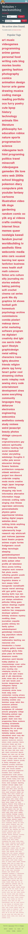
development (9, 390)
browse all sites (17, 30)
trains (3, 758)
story (14, 383)
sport (5, 345)
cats (15, 61)
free (12, 610)
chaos (8, 870)
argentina (20, 910)
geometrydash (4, 900)
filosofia (9, 880)
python (11, 626)
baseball (18, 768)
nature (6, 137)
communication (17, 870)
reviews (13, 424)
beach (12, 890)
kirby (14, 809)
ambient (8, 821)
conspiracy (21, 814)
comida (6, 319)
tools (16, 730)
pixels (11, 637)
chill (7, 805)
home (19, 690)
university (4, 839)
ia (5, 870)
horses (20, 758)
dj (2, 762)
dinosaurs (6, 726)
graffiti (10, 827)
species (16, 866)
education (8, 133)
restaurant (10, 804)
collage (21, 711)
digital (13, 518)
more (10, 888)
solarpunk (16, 876)
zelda (23, 888)
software (7, 331)
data (14, 678)
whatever (16, 760)
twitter (15, 892)
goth (14, 304)
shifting (8, 905)
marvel (12, 588)
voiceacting (12, 843)
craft (3, 681)
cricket (16, 810)
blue (20, 719)
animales (21, 777)
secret (22, 914)
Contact (19, 931)
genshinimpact (17, 838)
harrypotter (4, 834)
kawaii (19, 235)
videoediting (14, 777)
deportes (12, 666)
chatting (18, 790)
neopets (17, 902)
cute (5, 108)
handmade (23, 861)
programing (16, 154)
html (5, 154)
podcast (14, 714)
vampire (15, 860)
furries (20, 542)
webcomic (8, 252)
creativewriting (5, 873)
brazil (22, 816)
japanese (20, 536)
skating (6, 762)
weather (8, 787)
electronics (8, 409)
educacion (7, 463)
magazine (6, 829)
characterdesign (8, 664)
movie (11, 481)
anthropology (8, 819)
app (3, 607)
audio (4, 678)
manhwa (5, 738)
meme (17, 607)
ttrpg (17, 401)
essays (10, 583)
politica (19, 914)
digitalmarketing (18, 821)
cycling (17, 841)
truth (11, 853)
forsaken (18, 861)
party (14, 885)
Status (8, 931)
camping (11, 865)
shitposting (15, 829)
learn (18, 809)
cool (19, 372)
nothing (6, 524)
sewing (6, 383)
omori (14, 735)
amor (4, 669)
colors (19, 802)
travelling (5, 723)
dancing (5, 594)
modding (6, 618)
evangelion (17, 888)
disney (10, 875)
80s (3, 750)
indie (18, 342)
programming (11, 48)
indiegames (6, 685)
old (19, 754)
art (4, 40)
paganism (13, 887)
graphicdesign (10, 349)
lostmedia (12, 868)
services (4, 770)
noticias (6, 875)
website (15, 282)
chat (12, 502)
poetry (19, 103)
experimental (8, 514)
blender (20, 659)
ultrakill (3, 866)
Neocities (5, 925)
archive (20, 312)
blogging (18, 180)
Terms (13, 931)
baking (6, 286)
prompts (8, 914)
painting (15, 286)
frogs (10, 826)
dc (21, 781)
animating (14, 880)
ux (15, 856)
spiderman (10, 858)
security (14, 671)
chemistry (5, 746)
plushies (5, 697)
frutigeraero (8, 545)
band (4, 539)
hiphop (14, 685)
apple (9, 871)
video (20, 201)
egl (8, 810)
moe (22, 868)
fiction (5, 275)
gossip (17, 893)
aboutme (14, 360)
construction (19, 764)
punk (5, 297)
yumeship (12, 764)
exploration (21, 893)
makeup (6, 323)
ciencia (12, 902)
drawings (13, 604)
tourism (16, 812)
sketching (9, 795)
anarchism (15, 742)
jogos (19, 591)
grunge (19, 728)
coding (6, 95)
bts (11, 728)
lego (22, 779)
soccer (17, 460)
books (16, 65)
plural (10, 807)
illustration (9, 201)
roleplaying (6, 671)
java (22, 793)
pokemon (8, 184)
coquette (15, 621)
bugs (18, 530)
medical (14, 790)
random (7, 214)
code (21, 383)
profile (5, 563)
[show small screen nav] (26, 1)
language (19, 484)
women (22, 822)
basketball (14, 450)
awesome (5, 740)
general (8, 824)
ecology (20, 766)
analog (3, 797)
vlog (11, 730)
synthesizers (14, 883)
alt (18, 678)
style (15, 674)
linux (16, 226)
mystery (22, 615)
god (16, 744)
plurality (22, 760)
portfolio (18, 99)
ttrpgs (17, 496)
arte (14, 86)
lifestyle (13, 345)
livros (19, 744)
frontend (12, 905)
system (17, 577)
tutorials (17, 849)
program (18, 331)
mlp (14, 490)
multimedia (16, 772)
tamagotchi (21, 897)
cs (15, 873)
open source (11, 925)
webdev (9, 748)
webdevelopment (9, 629)
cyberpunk (16, 435)
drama (3, 792)
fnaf (21, 447)
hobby (4, 661)
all (10, 563)
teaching (17, 640)
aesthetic (8, 247)
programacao (9, 816)
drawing (7, 91)
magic (5, 484)
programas (4, 804)
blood (3, 883)
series (19, 293)
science (7, 146)
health (12, 267)
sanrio (10, 342)
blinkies (19, 514)
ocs (4, 103)
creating (11, 838)
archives (22, 849)
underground (17, 868)
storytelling (14, 453)
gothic (13, 591)
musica (18, 91)
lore (12, 475)
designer (3, 907)
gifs (9, 676)
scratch (15, 748)
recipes (20, 674)
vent (16, 738)
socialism (4, 790)
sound (8, 793)
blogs (4, 438)
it (23, 457)
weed (8, 783)
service (4, 814)
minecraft (8, 163)
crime (19, 882)
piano (9, 653)
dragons (5, 648)
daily (13, 866)
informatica (7, 493)
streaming (8, 375)
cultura (13, 793)
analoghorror (5, 838)
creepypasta (20, 610)
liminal (12, 839)
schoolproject (14, 836)
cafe (6, 750)
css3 (16, 900)
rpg (12, 368)
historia (21, 742)
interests (12, 557)
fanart (5, 372)
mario (21, 750)
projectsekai (4, 917)
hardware (5, 785)
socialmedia (14, 723)
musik (5, 904)
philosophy (9, 129)
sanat (12, 863)
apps (17, 596)
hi (7, 790)
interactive (17, 632)
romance (19, 569)
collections (16, 895)
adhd (18, 878)
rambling (18, 892)
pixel (18, 681)
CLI (15, 929)
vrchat (20, 885)
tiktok (22, 790)
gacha (15, 831)
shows (20, 301)
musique (3, 882)
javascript (15, 428)
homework (4, 831)
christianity (6, 690)
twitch (17, 702)
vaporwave (7, 505)
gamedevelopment (11, 554)
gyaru (19, 602)
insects (4, 779)
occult (17, 545)
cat (13, 293)
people (7, 792)
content (11, 860)
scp (21, 882)
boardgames (6, 709)
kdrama (18, 795)
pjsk (3, 676)
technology (9, 116)
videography (12, 762)
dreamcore (6, 656)
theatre (11, 539)
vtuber (5, 453)
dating (13, 895)
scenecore (6, 704)
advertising (23, 892)
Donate (11, 929)
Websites (8, 6)
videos (20, 218)
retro (5, 175)
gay (22, 441)
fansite (13, 681)
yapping (23, 817)
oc (23, 214)
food (18, 57)
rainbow (9, 900)
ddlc (6, 912)
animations (18, 599)
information (7, 496)
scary (18, 816)
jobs (11, 910)
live (18, 854)
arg (10, 218)
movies (6, 65)
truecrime (4, 795)
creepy (4, 766)
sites (11, 829)
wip (13, 533)
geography (13, 711)
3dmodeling (14, 726)
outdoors (21, 721)
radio (22, 499)
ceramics (4, 832)
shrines (18, 846)
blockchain (4, 863)
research (6, 533)
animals (7, 120)
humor (18, 645)
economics (8, 797)
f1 (17, 746)
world (21, 797)
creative (19, 481)
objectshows (17, 676)
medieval (21, 810)
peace (14, 912)
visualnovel (12, 800)
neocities (4, 868)
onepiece (13, 848)
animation (8, 82)
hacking (15, 447)
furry (11, 103)
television (17, 563)
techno (15, 788)
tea (23, 746)
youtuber (20, 876)
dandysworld (4, 858)
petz (20, 829)
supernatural (11, 770)
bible (21, 809)
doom (10, 772)
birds (13, 524)
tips (23, 907)
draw (22, 754)
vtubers (21, 756)
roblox (20, 133)
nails (22, 824)
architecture (8, 469)
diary (18, 184)
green (18, 787)
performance (19, 856)
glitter (10, 866)
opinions (3, 912)
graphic (5, 719)
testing (5, 518)
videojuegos (10, 167)
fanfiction (7, 263)
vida (3, 807)
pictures (5, 711)
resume (5, 588)
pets (11, 460)
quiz (23, 866)
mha (13, 888)
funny (18, 368)
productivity (11, 907)
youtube (7, 192)
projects (19, 539)
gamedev (8, 171)
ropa (22, 792)
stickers (4, 742)
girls (3, 752)
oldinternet (13, 871)
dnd (16, 338)
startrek (8, 863)
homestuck (8, 308)
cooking (16, 222)
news (5, 267)
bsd (8, 800)
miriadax (5, 898)
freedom (12, 802)
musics (11, 870)
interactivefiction (22, 895)
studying (5, 666)
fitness (18, 502)
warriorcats (5, 781)
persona (20, 775)
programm (12, 897)
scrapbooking (9, 822)
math (5, 271)
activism (14, 707)
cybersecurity (8, 530)
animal (20, 866)
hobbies (6, 447)
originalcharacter (20, 873)
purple (21, 800)
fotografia (13, 697)
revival (21, 880)
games (15, 52)
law (21, 683)
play (10, 854)
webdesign (7, 457)
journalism (6, 621)
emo (5, 256)
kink (22, 898)
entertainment (10, 387)
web (12, 175)
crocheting (21, 834)
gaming (7, 69)
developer (6, 613)
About (5, 929)
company (10, 861)
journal (17, 239)
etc (22, 278)
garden (15, 832)
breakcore (21, 697)
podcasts (4, 800)
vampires (6, 569)
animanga (7, 799)
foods (4, 692)
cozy (19, 735)
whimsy (12, 623)
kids (17, 858)
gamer (7, 777)
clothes (18, 375)
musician (8, 910)
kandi (20, 785)
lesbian (12, 733)
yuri (3, 599)
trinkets (9, 779)
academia (10, 809)
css (4, 342)
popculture (11, 634)
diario (3, 905)
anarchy (12, 849)
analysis (12, 810)
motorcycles (20, 905)
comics (7, 78)
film (15, 120)
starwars (4, 754)
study (5, 424)
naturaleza (8, 909)
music (10, 40)
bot (15, 863)
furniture (7, 843)
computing (5, 756)
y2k (4, 218)
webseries (14, 819)
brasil (17, 716)
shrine (13, 690)
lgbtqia (16, 785)
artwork (21, 799)
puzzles (5, 623)
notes (23, 848)
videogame (9, 150)
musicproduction (6, 848)
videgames (16, 907)
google (9, 887)
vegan (12, 892)
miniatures (4, 910)
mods (7, 836)
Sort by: (4, 16)
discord (18, 475)
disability (18, 887)
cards (17, 848)
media (20, 252)
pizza (4, 653)
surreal (22, 827)
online (23, 664)
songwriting (4, 880)
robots (19, 634)
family (4, 626)
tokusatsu (8, 915)
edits (3, 914)
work (13, 569)
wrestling (5, 700)
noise (14, 692)
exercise (8, 892)
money (10, 527)
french (20, 851)
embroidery (4, 892)
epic (22, 787)
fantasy (18, 192)
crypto (13, 542)
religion (15, 364)
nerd (18, 781)
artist (5, 327)
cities (11, 912)
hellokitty (5, 733)
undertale (6, 478)
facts (9, 890)
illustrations (14, 854)
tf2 (13, 709)
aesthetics (8, 420)
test (14, 260)
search (3, 812)
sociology (4, 793)
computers (9, 188)
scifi (4, 290)
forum (3, 787)
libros (4, 566)
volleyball (18, 709)
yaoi (4, 536)
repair (9, 898)
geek (22, 865)
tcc (18, 797)
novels (14, 656)
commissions (9, 316)
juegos (20, 518)
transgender (7, 585)
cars (11, 256)
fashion (18, 69)
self (8, 912)
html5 (4, 557)
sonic (5, 379)
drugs (8, 839)
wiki (3, 591)
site (16, 527)
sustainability (5, 827)
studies (7, 907)
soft (20, 848)
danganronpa (14, 683)
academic (4, 846)
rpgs (20, 714)
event (19, 779)
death (11, 719)
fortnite (19, 653)
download (20, 915)
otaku (18, 824)
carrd (13, 659)
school (6, 180)
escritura (20, 858)
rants (19, 827)
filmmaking (6, 714)
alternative (19, 493)
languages (8, 401)
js (24, 804)
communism (6, 695)
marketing (15, 327)
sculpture (4, 810)
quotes (13, 841)
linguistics (6, 580)
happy (21, 909)
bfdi (12, 688)
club (17, 910)
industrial (8, 882)
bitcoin (3, 788)
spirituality (16, 444)
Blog (19, 929)
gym (8, 591)
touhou (5, 637)
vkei (10, 674)
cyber (3, 768)
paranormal (6, 688)
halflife (17, 912)
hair (3, 819)
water (18, 832)
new (22, 883)
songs (12, 702)
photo (8, 572)
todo (21, 878)
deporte (21, 752)
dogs (10, 205)
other (17, 560)
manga (16, 95)
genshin (14, 575)
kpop (12, 108)
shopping (6, 490)
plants (5, 368)
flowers (5, 466)
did (2, 829)
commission (19, 875)
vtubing (6, 890)
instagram (14, 875)
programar (12, 781)
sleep (4, 548)
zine (13, 642)
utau (18, 700)
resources (6, 642)
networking (10, 831)
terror (15, 816)
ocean (17, 664)
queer (16, 230)
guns (14, 858)
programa (20, 819)
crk (6, 861)
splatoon (15, 613)
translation (5, 772)
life (17, 171)
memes (7, 230)
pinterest (14, 704)
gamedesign (7, 632)
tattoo (20, 836)
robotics (11, 716)
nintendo (6, 499)
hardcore (21, 805)
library (12, 821)
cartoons (8, 197)
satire (18, 880)
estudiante (14, 826)
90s (11, 297)
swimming (20, 788)
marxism (3, 888)
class (16, 882)
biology (16, 463)
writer (3, 844)
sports (15, 137)
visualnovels (7, 577)
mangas (17, 799)
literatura (5, 730)
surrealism (13, 787)
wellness (15, 822)
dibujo (18, 865)
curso (23, 829)
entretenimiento (16, 904)
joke (2, 898)
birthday (5, 615)
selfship (4, 853)
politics (7, 158)
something (13, 898)
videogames (10, 44)
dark (8, 681)
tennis (3, 822)
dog (3, 634)
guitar (13, 372)
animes (5, 542)
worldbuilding (11, 243)
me (3, 334)
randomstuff (4, 887)
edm (3, 799)
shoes (20, 807)
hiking (13, 602)
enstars (4, 821)
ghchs (14, 651)
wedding (20, 812)
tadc (14, 902)
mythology (6, 651)
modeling (14, 797)
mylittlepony (21, 853)
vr (20, 580)
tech (20, 150)
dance (15, 323)
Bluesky (22, 925)
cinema (6, 293)
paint (24, 915)
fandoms (14, 466)
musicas (13, 846)
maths (21, 738)
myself (19, 666)
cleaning (16, 805)
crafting (15, 499)
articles (3, 861)
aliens (22, 596)
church (3, 878)
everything (16, 394)
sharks (9, 742)
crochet (12, 290)
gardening (9, 209)
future (11, 885)
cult (12, 904)
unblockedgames (5, 885)
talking (21, 841)
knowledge (14, 814)
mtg (23, 856)
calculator (8, 878)
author (12, 799)
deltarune (7, 405)
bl (6, 676)
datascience (4, 915)
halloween (4, 809)
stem (7, 888)
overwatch (18, 890)
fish (3, 572)
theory (7, 853)
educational (6, 735)
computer (19, 469)
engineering (9, 413)
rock (22, 379)
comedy (19, 420)
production (6, 707)
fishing (15, 804)
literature (8, 125)
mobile (11, 844)
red (2, 904)
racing (11, 812)
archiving (12, 915)
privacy (22, 695)
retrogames (13, 824)
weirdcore (15, 472)
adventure (6, 659)
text (13, 817)
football (6, 304)
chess (13, 618)
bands (3, 802)
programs (7, 860)
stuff (19, 267)
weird (5, 428)
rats (19, 822)
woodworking (21, 912)
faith (5, 905)
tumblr (15, 775)
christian (4, 817)
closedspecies (5, 841)
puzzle (22, 575)
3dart (18, 844)
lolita (13, 750)
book (19, 490)
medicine (6, 610)
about (14, 521)
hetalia (3, 836)
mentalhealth (18, 585)
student (19, 733)
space (21, 260)
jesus (10, 750)
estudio (22, 854)
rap (12, 607)
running (15, 695)
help (16, 766)
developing (4, 909)
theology (15, 827)
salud (7, 788)
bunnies (5, 683)
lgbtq (5, 360)
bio (18, 623)
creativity (7, 338)
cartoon (5, 604)
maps (22, 795)
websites (6, 521)
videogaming (17, 817)
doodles (18, 863)
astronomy (18, 505)
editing (13, 353)
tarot (4, 583)
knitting (17, 566)
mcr (24, 758)
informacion (4, 871)
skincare (10, 785)
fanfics (3, 849)
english (21, 604)
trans (18, 357)
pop (16, 754)
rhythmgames (4, 876)
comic (17, 214)
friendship (8, 814)
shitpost (15, 865)
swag (9, 692)
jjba (10, 841)
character (15, 853)
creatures (17, 897)
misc (19, 748)
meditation (10, 876)
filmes (14, 721)
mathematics (7, 640)
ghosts (22, 843)
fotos (3, 890)
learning (6, 260)
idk (4, 205)
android (4, 748)
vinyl (3, 875)
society (21, 844)
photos (15, 431)
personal (8, 57)
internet (7, 226)
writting (3, 805)
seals (16, 851)
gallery (13, 648)
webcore (6, 444)
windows (14, 615)
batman (8, 856)
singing (5, 502)
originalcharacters (11, 441)
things (11, 738)
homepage (15, 807)
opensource (13, 792)
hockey (7, 802)
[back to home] (2, 2)
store (17, 750)
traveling (10, 669)
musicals (20, 648)
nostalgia (8, 235)
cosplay (16, 478)
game (21, 86)
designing (5, 728)
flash (3, 777)
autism (11, 560)
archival (15, 914)
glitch (3, 843)
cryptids (7, 844)
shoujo (7, 868)
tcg (11, 909)
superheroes (5, 854)
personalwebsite (10, 508)
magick (19, 900)
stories (6, 282)
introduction (7, 645)
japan (11, 484)
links (20, 651)
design (20, 82)
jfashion (11, 661)
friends (6, 364)
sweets (17, 871)
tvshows (11, 536)
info (4, 527)
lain (21, 594)
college (10, 758)
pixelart (15, 319)
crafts (6, 222)
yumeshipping (11, 873)
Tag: (3, 20)
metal (5, 353)
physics (5, 511)
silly (4, 278)
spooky (8, 897)
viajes (19, 883)
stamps (9, 599)
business (19, 263)
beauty (6, 431)
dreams (15, 580)
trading (14, 779)
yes (10, 790)
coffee (5, 460)
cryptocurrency (8, 883)
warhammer (22, 902)
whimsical (23, 887)
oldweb (5, 472)
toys (17, 594)
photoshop (8, 917)
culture (20, 275)
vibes (3, 870)
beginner (20, 907)
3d (14, 301)
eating (7, 812)
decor (22, 863)
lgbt (21, 338)
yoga (18, 762)
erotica (9, 846)
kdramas (10, 834)
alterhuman (15, 834)
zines (21, 390)
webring (14, 910)
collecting (6, 575)
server (12, 856)
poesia (19, 831)
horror (6, 86)
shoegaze (20, 860)
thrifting (6, 807)
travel (16, 158)
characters (8, 357)
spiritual (13, 900)
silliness (21, 904)
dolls (4, 560)
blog (21, 61)
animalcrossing (4, 895)
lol (16, 688)
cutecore (14, 271)
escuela (12, 768)
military (12, 882)
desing (22, 890)
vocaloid (20, 256)
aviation (20, 826)
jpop (10, 746)
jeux (16, 898)
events (15, 572)
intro (8, 607)
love (22, 171)
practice (14, 861)
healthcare (20, 804)
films (18, 247)
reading (7, 99)
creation (9, 817)
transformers (12, 740)
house (15, 890)
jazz (9, 754)
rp (17, 661)
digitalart (11, 334)
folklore (7, 849)
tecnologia (13, 548)
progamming (7, 721)
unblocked (5, 764)
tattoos (11, 788)
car (15, 728)
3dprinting (21, 783)
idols (17, 885)
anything (20, 524)
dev (23, 735)
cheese (19, 898)
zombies (15, 905)
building (16, 839)
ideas (14, 795)
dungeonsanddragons (6, 902)
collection (10, 760)
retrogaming (10, 766)
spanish (5, 674)
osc (23, 640)
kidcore (4, 816)
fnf (14, 653)
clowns (7, 752)
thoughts (17, 457)
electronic (20, 740)
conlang (4, 856)
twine (12, 754)
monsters (18, 793)
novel (23, 748)
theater (12, 744)
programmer (20, 770)
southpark (14, 783)
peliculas (6, 602)
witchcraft (20, 533)
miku (23, 781)
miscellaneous (15, 909)
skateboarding (8, 596)
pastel (15, 758)
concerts (18, 843)
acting (14, 746)
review (3, 860)
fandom (7, 239)
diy (15, 297)
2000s (19, 175)
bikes (7, 866)
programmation (5, 865)
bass (3, 893)
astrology (20, 588)
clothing (12, 487)
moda (4, 481)
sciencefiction (5, 826)
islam (5, 893)
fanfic (12, 594)
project (5, 475)
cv (9, 836)
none (16, 719)
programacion (11, 141)
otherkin (11, 805)
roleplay (14, 379)
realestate (15, 756)
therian (4, 783)
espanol (9, 895)
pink (20, 188)
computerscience (7, 775)
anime (6, 52)
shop (4, 487)
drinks (12, 914)
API (23, 929)
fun (20, 129)
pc (7, 758)
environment (14, 752)
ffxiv (22, 702)
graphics (7, 301)
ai (14, 218)
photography (10, 74)
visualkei (13, 893)
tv (22, 243)
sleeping (6, 551)
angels (18, 800)
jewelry (4, 716)
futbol (16, 583)
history (6, 112)
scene (5, 394)
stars (21, 678)
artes (7, 768)
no (19, 671)
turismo (3, 824)
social (5, 450)
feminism (5, 702)
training (12, 878)
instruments (9, 893)
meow (9, 678)
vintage (6, 435)
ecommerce (5, 744)
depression (9, 832)
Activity (5, 13)
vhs (16, 802)
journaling (13, 278)
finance (21, 557)
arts (12, 275)
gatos (13, 511)
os (24, 865)
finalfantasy (9, 904)
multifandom (4, 897)
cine (15, 669)
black (20, 888)
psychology (8, 312)
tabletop (19, 792)
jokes (5, 914)
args (20, 746)
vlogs (8, 851)
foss (15, 844)
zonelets (13, 700)
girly (10, 756)
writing (6, 61)
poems (11, 566)
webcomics (8, 416)
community (8, 398)
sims (15, 878)
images (4, 760)
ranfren (16, 915)
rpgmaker (12, 851)
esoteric (4, 851)
